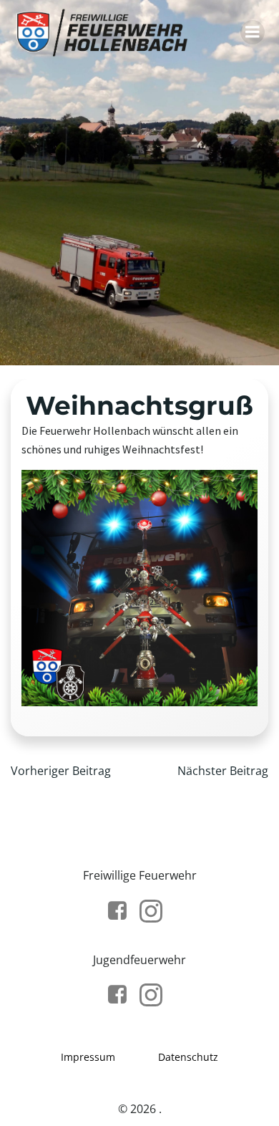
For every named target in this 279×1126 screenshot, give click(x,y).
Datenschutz (188, 1057)
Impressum (88, 1057)
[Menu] (252, 32)
